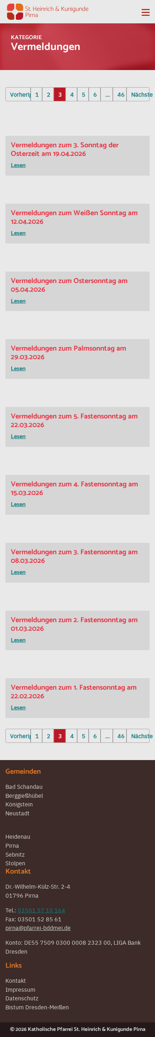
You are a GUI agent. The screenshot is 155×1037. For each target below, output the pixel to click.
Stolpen (15, 863)
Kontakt (15, 980)
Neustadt (17, 813)
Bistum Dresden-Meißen (37, 1007)
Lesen (18, 165)
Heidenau (17, 836)
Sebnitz (15, 854)
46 (121, 94)
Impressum (20, 989)
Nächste (140, 94)
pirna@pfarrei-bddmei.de (38, 927)
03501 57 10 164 (41, 910)
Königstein (19, 804)
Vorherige (20, 94)
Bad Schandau (24, 786)
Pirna (12, 845)
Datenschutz (21, 998)
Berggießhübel (24, 795)
